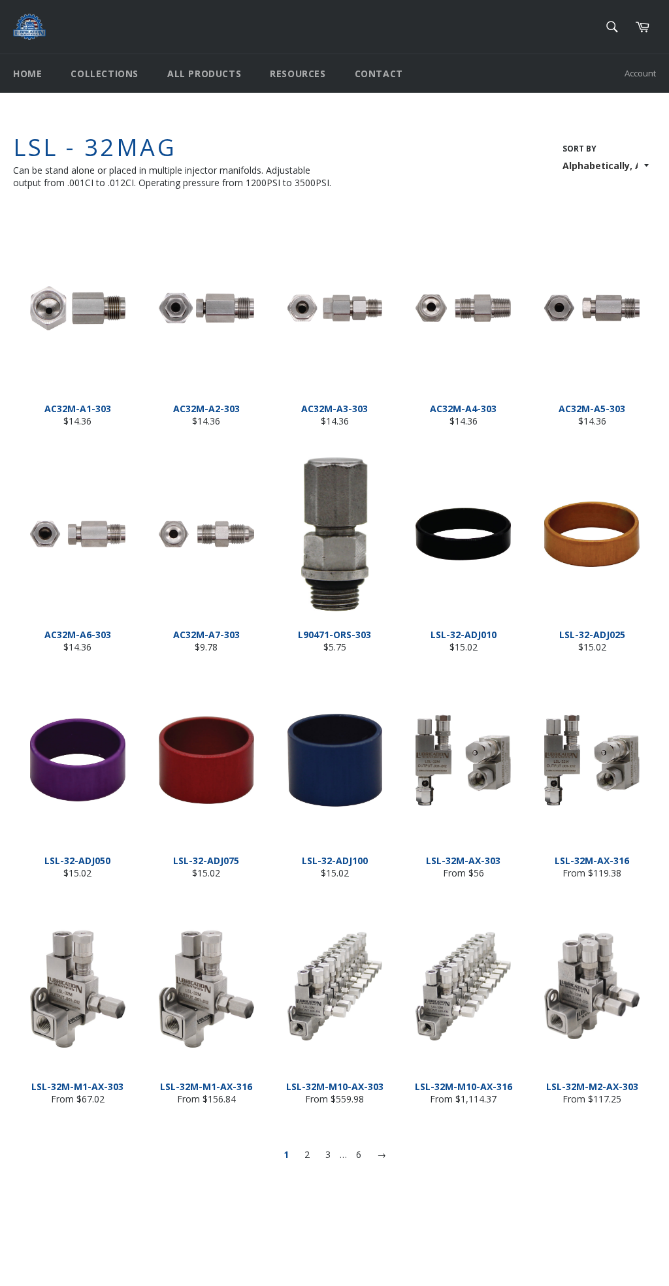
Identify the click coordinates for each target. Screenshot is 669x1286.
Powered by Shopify (176, 1265)
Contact (379, 73)
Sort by (579, 149)
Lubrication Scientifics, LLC (88, 1265)
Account (640, 73)
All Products (204, 73)
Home (27, 73)
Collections (105, 73)
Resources (297, 73)
